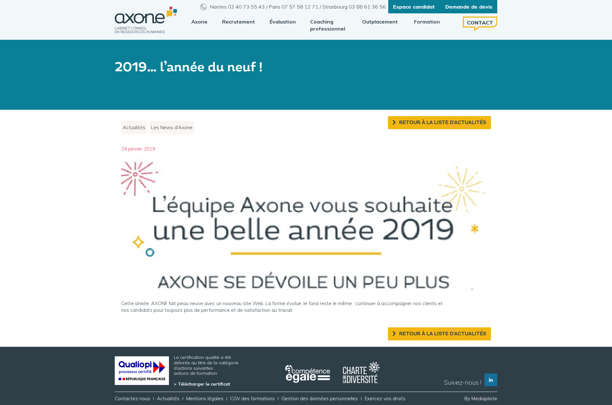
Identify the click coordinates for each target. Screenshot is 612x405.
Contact (480, 22)
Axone (199, 21)
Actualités (134, 127)
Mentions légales (204, 398)
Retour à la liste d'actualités (442, 122)
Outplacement (380, 21)
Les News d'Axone (172, 127)
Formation (427, 21)
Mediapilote (484, 398)
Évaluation (283, 21)
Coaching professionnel (327, 25)
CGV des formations (252, 398)
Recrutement (238, 21)
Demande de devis (468, 6)
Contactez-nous (132, 398)
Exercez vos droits (385, 398)
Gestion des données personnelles (319, 398)
